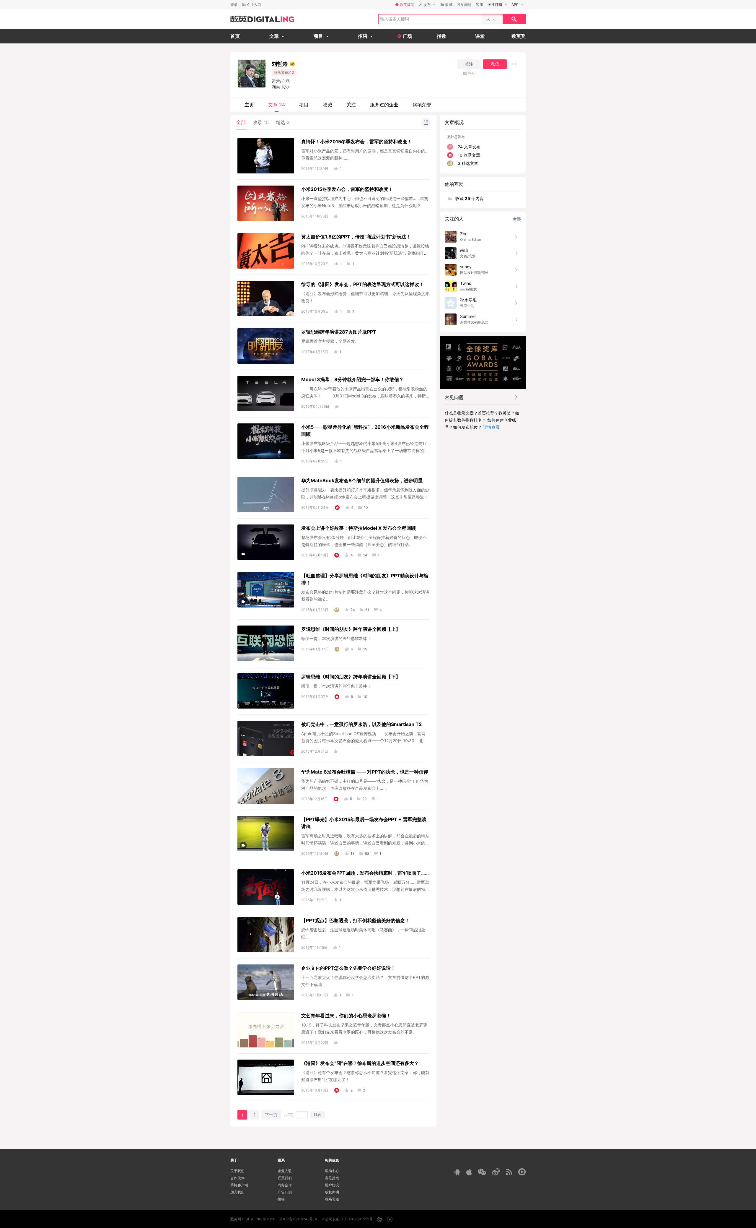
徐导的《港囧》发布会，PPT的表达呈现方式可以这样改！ (362, 284)
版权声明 (332, 1192)
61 (367, 609)
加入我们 (237, 1192)
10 (366, 507)
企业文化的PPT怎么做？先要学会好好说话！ (348, 968)
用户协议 (332, 1185)
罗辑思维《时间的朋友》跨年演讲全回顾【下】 (350, 677)
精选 (283, 122)
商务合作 (285, 1185)
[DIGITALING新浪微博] (496, 1171)
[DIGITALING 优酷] (522, 1171)
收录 (261, 122)
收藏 (327, 105)
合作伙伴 (237, 1178)
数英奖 (518, 36)
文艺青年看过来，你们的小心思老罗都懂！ (346, 1016)
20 (364, 799)
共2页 (288, 1114)
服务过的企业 (384, 105)
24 (353, 609)
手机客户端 (239, 1185)
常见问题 (464, 4)
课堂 (480, 36)
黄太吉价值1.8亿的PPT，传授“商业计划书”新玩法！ (356, 237)
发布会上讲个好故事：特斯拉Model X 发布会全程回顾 (358, 528)
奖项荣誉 (422, 105)
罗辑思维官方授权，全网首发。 (330, 341)
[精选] (336, 610)
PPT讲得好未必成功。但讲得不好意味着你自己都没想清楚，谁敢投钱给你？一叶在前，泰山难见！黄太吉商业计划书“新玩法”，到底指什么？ (365, 253)
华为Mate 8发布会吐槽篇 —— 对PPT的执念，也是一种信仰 (364, 772)
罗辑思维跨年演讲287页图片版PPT (338, 332)
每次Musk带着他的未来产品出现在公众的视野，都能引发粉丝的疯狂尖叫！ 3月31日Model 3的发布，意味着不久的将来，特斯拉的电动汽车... (364, 395)
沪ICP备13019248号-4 (298, 1219)
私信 (495, 64)
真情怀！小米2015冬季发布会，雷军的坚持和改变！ (356, 141)
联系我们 (285, 1178)
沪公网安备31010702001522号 (347, 1219)
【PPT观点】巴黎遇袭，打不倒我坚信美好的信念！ (355, 920)
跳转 (317, 1114)
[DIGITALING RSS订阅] (509, 1172)
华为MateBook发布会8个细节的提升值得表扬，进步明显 (362, 480)
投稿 (281, 1199)
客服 (479, 4)
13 (353, 853)
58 (367, 853)
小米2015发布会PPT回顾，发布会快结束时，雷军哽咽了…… (365, 873)
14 (365, 555)
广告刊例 (285, 1192)
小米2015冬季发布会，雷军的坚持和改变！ (347, 189)
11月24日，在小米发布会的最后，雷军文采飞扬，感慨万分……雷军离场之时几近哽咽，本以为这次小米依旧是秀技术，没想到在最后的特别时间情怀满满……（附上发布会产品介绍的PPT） (365, 889)
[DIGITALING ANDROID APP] (457, 1172)
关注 (469, 64)
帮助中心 (332, 1171)
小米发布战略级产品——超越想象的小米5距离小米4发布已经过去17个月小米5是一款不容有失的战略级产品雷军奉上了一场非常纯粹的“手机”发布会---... (365, 450)
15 (365, 649)
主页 (249, 105)
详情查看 (491, 427)
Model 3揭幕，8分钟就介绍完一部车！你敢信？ (352, 379)
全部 (241, 122)
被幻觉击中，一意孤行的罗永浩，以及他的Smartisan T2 (361, 724)
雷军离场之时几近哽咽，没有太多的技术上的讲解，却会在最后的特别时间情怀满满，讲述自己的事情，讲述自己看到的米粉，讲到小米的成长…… (365, 842)
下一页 (271, 1114)
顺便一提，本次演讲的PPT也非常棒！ (336, 638)
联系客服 (332, 1199)
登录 (233, 4)
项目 (304, 105)
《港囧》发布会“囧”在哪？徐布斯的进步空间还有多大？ (360, 1063)
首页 (235, 36)
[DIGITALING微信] (482, 1172)
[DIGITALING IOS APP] (469, 1171)
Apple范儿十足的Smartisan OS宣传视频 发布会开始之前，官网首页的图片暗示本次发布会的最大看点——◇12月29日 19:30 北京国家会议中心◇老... (364, 740)
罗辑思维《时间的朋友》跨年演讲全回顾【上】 (350, 629)
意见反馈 (332, 1178)
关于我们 (237, 1171)
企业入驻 (285, 1171)
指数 (441, 36)
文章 (276, 105)
